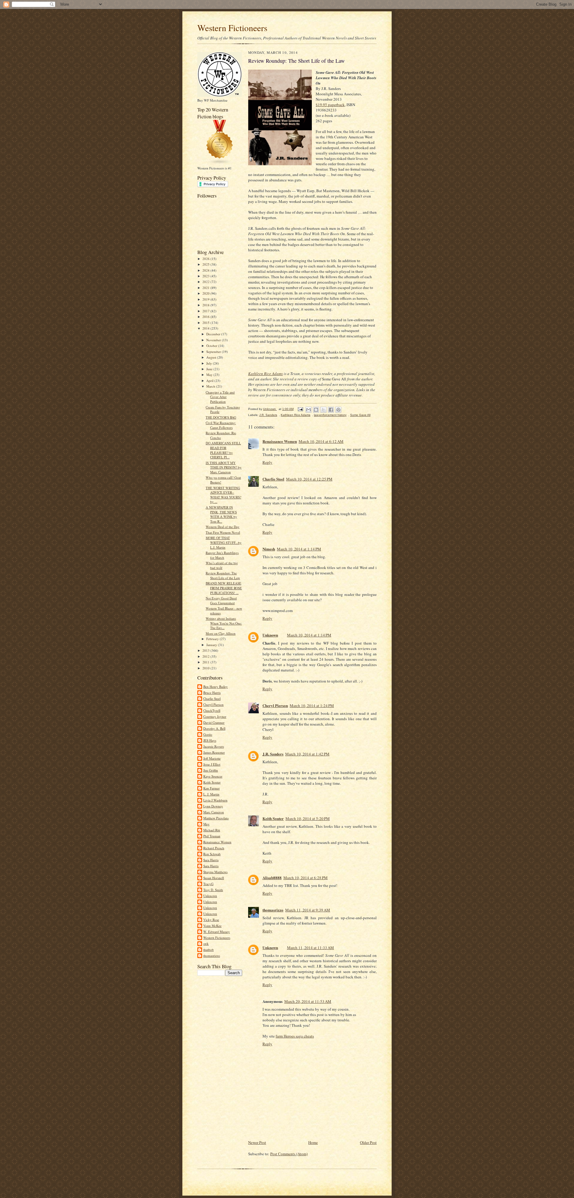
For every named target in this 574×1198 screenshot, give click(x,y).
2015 (206, 322)
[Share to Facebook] (331, 410)
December (213, 334)
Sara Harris (211, 860)
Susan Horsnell (213, 878)
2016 (206, 316)
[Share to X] (323, 410)
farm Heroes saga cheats (295, 1036)
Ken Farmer (211, 788)
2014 (206, 328)
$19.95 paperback (330, 104)
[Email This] (309, 410)
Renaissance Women (217, 842)
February (213, 639)
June (209, 369)
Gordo (207, 734)
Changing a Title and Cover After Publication (220, 397)
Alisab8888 (272, 877)
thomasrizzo (211, 955)
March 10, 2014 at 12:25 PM (309, 479)
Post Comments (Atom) (289, 1153)
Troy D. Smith (213, 890)
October (212, 345)
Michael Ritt (211, 830)
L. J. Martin (211, 794)
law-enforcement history (330, 415)
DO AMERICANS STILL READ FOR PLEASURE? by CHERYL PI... (223, 450)
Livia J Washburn (215, 800)
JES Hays (209, 740)
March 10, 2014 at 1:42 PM (307, 754)
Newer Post (257, 1142)
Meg (206, 824)
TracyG (208, 884)
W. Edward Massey (216, 931)
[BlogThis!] (316, 410)
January (212, 644)
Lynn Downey (213, 806)
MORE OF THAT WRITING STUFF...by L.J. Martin (224, 542)
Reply (267, 462)
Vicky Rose (211, 919)
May (209, 374)
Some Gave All (360, 415)
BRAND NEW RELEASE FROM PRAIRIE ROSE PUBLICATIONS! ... (224, 588)
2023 (206, 276)
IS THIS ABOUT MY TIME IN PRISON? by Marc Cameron (224, 467)
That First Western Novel (223, 532)
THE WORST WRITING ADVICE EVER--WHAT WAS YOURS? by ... (223, 495)
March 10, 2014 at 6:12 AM (321, 441)
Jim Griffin (210, 770)
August (211, 357)
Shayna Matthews (215, 872)
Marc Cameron (213, 812)
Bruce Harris (212, 692)
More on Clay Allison (221, 633)
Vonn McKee (212, 925)
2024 (206, 270)
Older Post (368, 1142)
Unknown (210, 895)
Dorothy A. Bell (214, 728)
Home (313, 1142)
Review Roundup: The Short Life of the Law (223, 575)
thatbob (208, 949)
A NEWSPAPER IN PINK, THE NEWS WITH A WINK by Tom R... (221, 514)
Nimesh (268, 549)
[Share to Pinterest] (338, 410)
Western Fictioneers (232, 27)
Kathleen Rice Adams (265, 373)
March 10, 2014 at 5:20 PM (308, 818)
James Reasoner (214, 752)
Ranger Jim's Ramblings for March (222, 555)
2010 (206, 668)
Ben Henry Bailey (215, 686)
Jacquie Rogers (213, 746)
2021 (206, 287)
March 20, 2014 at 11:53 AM (307, 1001)
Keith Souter (212, 782)
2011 (206, 662)
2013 (206, 650)
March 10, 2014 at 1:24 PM (312, 705)
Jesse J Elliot (211, 764)
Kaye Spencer (212, 776)
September (214, 351)
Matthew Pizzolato (216, 818)
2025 (206, 264)
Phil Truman (211, 836)
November (214, 340)
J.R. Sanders (268, 415)
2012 (206, 656)
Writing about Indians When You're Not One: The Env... (224, 623)
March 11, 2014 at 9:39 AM (307, 910)
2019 (206, 299)
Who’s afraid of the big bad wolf (222, 565)
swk (206, 943)
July (209, 363)
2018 (206, 305)
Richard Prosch (213, 848)
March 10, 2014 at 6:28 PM (305, 877)
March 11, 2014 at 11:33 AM (310, 947)
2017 (206, 311)
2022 (206, 281)
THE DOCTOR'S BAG (221, 417)
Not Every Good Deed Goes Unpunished (221, 600)
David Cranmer (214, 722)
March (211, 386)
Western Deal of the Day (222, 526)
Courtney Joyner (214, 716)
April (210, 380)
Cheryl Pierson (213, 704)
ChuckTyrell (211, 710)
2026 (206, 258)
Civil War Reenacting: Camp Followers (221, 425)
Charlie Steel (212, 698)
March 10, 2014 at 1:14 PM (299, 549)
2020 (206, 293)
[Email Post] (300, 409)
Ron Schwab (212, 854)
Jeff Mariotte (212, 758)
